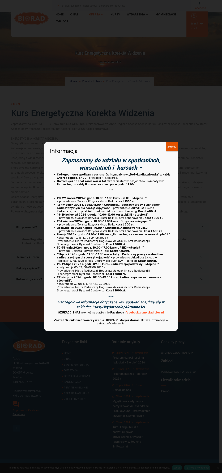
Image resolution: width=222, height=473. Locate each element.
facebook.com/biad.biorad (144, 312)
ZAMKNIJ (172, 147)
